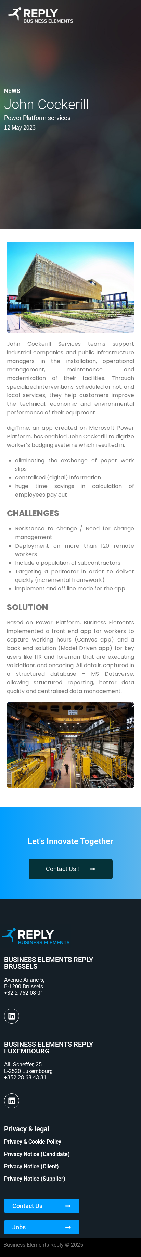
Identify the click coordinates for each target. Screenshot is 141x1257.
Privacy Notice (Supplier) (34, 1178)
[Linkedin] (11, 1016)
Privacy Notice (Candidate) (37, 1154)
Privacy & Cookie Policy (32, 1141)
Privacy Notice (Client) (31, 1166)
